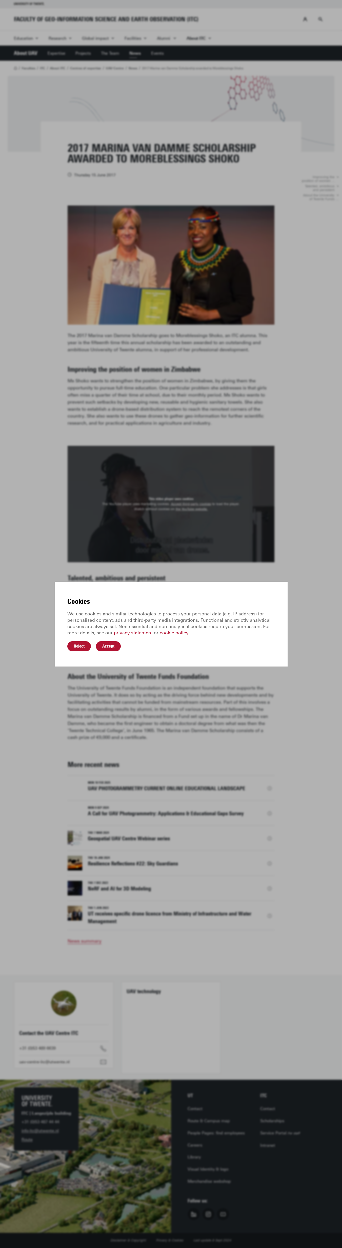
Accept (108, 646)
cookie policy (174, 633)
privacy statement (133, 633)
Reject (79, 646)
